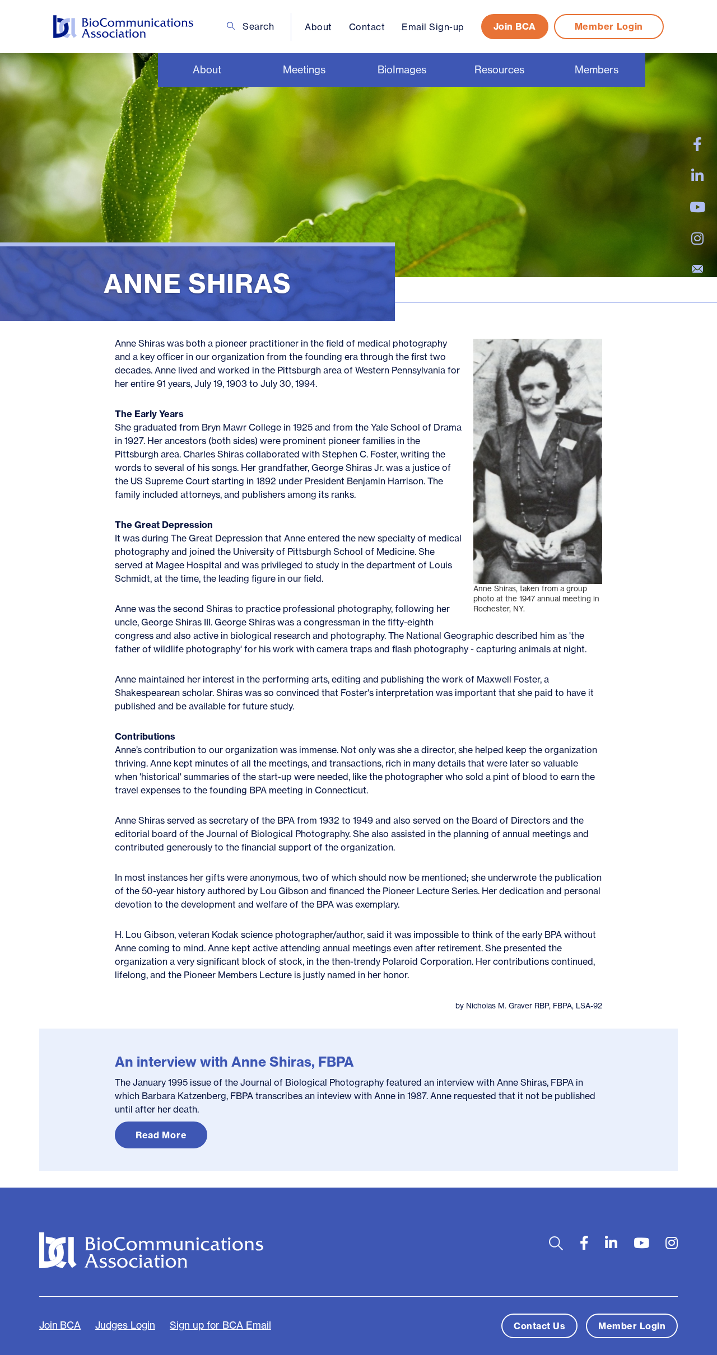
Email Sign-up (433, 26)
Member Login (609, 26)
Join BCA (514, 26)
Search (257, 26)
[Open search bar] (556, 1243)
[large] (697, 144)
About (318, 26)
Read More (161, 1135)
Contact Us (539, 1325)
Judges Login (125, 1325)
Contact (367, 26)
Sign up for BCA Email (220, 1325)
